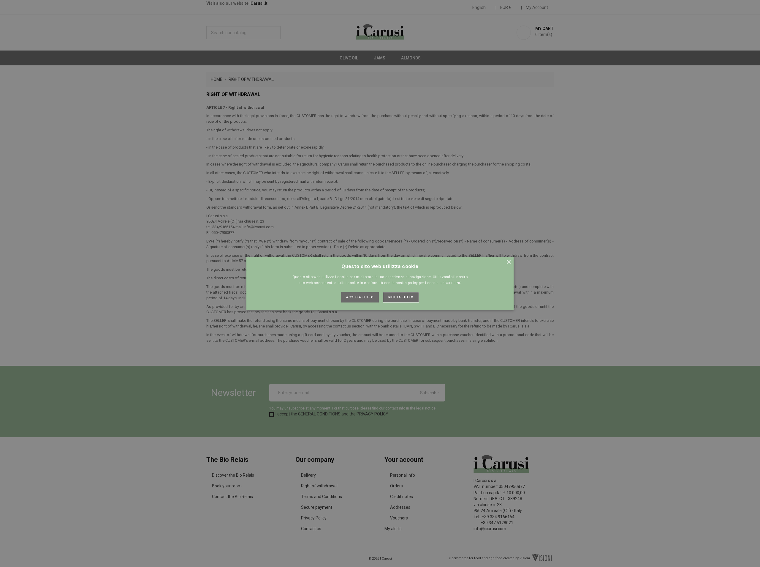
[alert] (380, 283)
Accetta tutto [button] (359, 297)
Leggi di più (451, 283)
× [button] (508, 262)
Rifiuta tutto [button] (401, 297)
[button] (380, 283)
